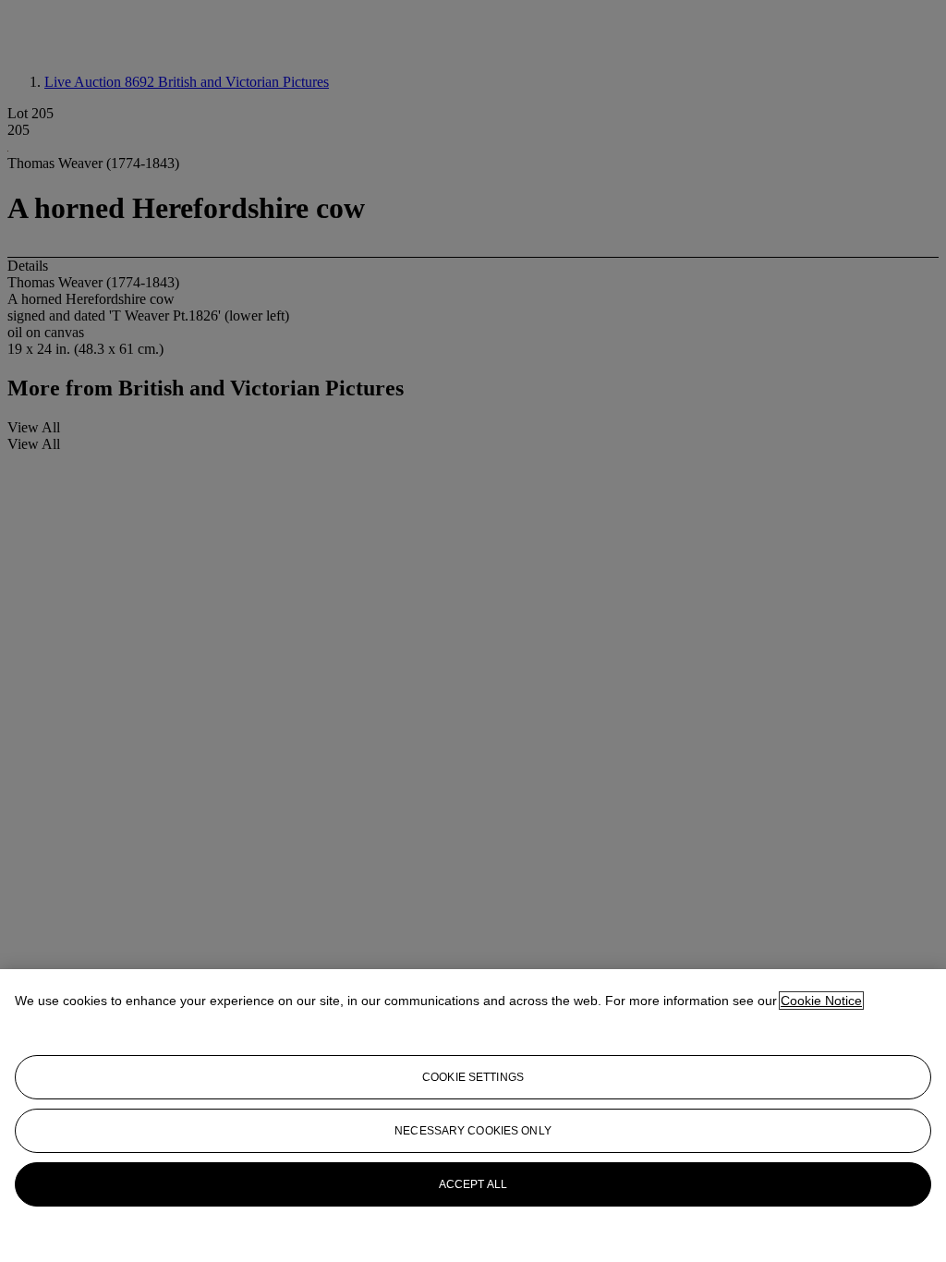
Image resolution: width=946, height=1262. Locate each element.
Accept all (473, 1184)
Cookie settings (473, 1077)
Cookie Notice (821, 1000)
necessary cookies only (473, 1130)
